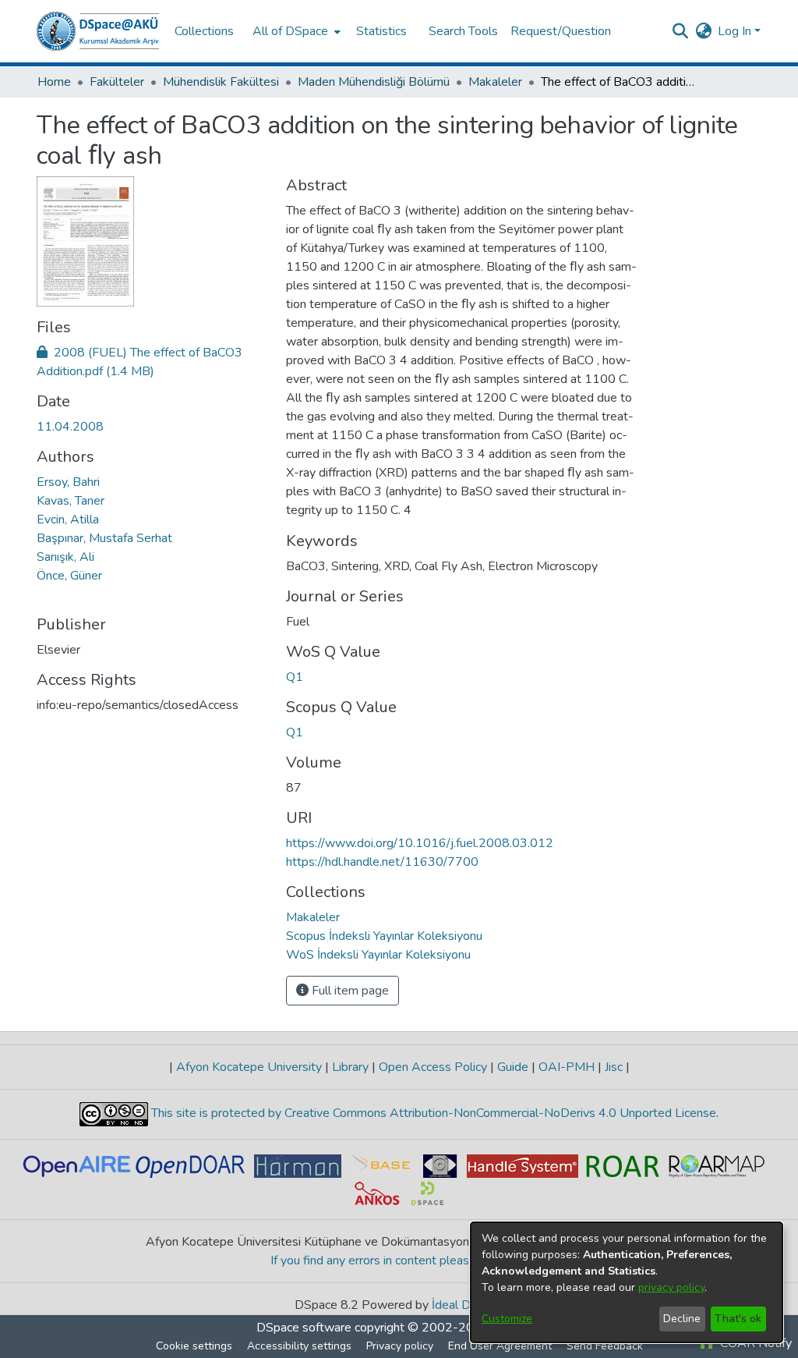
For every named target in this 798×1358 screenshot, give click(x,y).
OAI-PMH (566, 1067)
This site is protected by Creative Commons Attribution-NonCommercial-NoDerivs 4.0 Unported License (432, 1113)
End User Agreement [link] (500, 1345)
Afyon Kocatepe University (249, 1067)
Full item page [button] (349, 990)
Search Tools (463, 31)
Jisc (614, 1067)
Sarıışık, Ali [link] (65, 557)
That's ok (738, 1318)
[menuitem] (295, 31)
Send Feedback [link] (605, 1345)
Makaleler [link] (495, 81)
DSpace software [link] (303, 1327)
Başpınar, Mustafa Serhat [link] (104, 538)
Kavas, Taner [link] (70, 500)
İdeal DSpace (468, 1305)
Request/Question (560, 31)
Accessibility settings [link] (299, 1345)
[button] (98, 31)
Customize (507, 1318)
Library (350, 1067)
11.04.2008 (70, 426)
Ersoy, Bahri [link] (68, 482)
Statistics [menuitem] (381, 31)
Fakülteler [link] (117, 81)
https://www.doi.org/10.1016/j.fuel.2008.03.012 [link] (419, 843)
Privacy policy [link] (399, 1345)
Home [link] (54, 81)
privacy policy (671, 1287)
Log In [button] (736, 31)
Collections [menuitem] (204, 31)
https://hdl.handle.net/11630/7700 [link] (382, 861)
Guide (512, 1067)
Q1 (294, 677)
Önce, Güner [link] (69, 575)
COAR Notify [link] (754, 1343)
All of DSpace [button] (290, 31)
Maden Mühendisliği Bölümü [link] (374, 81)
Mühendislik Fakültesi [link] (221, 81)
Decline (682, 1318)
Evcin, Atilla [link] (68, 519)
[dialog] (626, 1282)
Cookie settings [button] (194, 1345)
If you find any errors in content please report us (399, 1260)
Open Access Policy (433, 1067)
